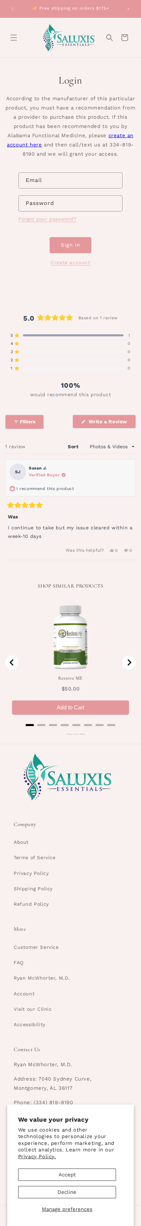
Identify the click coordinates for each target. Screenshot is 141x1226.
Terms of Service (35, 857)
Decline (66, 1192)
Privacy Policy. (37, 1156)
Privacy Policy (31, 873)
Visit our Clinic (33, 1009)
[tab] (30, 725)
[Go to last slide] (12, 662)
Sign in (70, 245)
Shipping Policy (33, 888)
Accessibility (30, 1024)
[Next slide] (129, 662)
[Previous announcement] (12, 8)
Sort (74, 446)
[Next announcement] (128, 8)
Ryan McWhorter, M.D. (42, 978)
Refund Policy (31, 904)
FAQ (19, 962)
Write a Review (111, 423)
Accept (67, 1175)
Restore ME (70, 678)
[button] (13, 37)
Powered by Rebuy (70, 734)
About (21, 842)
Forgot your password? (47, 219)
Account (24, 993)
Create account (70, 262)
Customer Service (36, 947)
